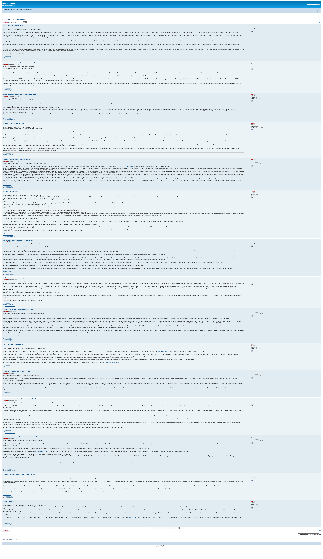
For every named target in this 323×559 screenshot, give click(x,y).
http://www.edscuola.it (7, 56)
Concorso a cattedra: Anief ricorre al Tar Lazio (16, 159)
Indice (5, 9)
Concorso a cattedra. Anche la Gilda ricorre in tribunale (19, 474)
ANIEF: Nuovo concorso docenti (14, 20)
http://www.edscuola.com (8, 57)
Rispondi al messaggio (4, 22)
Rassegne (9, 9)
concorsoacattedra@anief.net (126, 166)
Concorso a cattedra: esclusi (11, 191)
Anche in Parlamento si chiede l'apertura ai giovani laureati (20, 436)
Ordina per (160, 527)
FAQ (315, 11)
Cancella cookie (299, 542)
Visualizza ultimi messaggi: (144, 527)
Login (319, 11)
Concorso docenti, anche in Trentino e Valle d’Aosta (18, 309)
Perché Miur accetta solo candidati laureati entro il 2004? (19, 94)
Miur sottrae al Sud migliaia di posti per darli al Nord (18, 240)
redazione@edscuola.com (10, 59)
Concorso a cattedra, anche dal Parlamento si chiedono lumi (20, 399)
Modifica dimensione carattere (319, 9)
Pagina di (315, 22)
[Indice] (3, 1)
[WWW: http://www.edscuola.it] (252, 31)
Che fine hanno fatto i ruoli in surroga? (14, 278)
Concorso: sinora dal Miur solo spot (13, 123)
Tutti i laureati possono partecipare (13, 344)
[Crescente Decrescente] (175, 527)
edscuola (11, 53)
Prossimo (318, 527)
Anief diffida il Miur (8, 501)
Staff (294, 542)
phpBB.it (165, 546)
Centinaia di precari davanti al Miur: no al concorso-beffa (19, 62)
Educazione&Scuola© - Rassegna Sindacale (22, 9)
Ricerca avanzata (316, 5)
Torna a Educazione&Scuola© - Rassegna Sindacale (13, 534)
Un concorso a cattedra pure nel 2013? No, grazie (17, 371)
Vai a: (296, 534)
